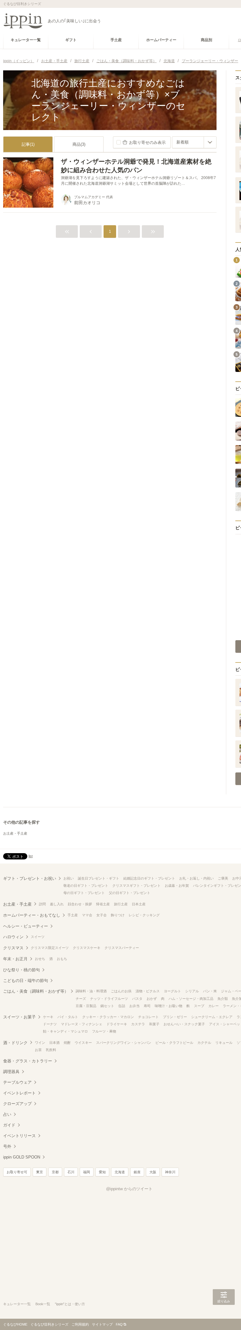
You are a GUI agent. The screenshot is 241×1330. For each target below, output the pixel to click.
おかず (152, 998)
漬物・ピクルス (148, 991)
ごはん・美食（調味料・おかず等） (35, 991)
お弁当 (134, 1006)
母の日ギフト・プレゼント (84, 893)
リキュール (224, 1042)
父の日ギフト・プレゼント (129, 893)
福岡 (86, 1172)
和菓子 (154, 1024)
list (31, 856)
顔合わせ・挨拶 (80, 904)
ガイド (9, 1125)
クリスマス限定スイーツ (50, 948)
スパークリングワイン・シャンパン (123, 1042)
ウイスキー (83, 1042)
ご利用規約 (80, 1324)
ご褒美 (223, 878)
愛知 (102, 1172)
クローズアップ (17, 1103)
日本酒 (54, 1042)
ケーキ (48, 1017)
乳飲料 (51, 1050)
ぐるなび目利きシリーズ (49, 1324)
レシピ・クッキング (144, 915)
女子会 (101, 915)
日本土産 (139, 904)
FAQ (119, 1324)
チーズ (81, 998)
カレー (213, 1006)
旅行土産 (121, 904)
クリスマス (13, 948)
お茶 (38, 1050)
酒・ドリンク (15, 1042)
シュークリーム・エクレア (212, 1017)
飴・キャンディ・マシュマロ (65, 1031)
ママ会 (87, 915)
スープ (199, 1006)
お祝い (68, 878)
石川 (70, 1172)
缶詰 (121, 1006)
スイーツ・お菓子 (19, 1017)
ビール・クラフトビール (174, 1042)
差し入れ (57, 904)
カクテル (204, 1042)
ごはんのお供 (121, 991)
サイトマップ (102, 1324)
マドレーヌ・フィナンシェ (81, 1024)
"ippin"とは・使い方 (70, 1304)
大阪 (152, 1172)
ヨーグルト (172, 991)
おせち (40, 959)
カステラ (138, 1024)
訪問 (42, 904)
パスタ (137, 998)
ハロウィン (13, 937)
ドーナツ (50, 1024)
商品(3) (78, 144)
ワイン (40, 1042)
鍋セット (107, 1006)
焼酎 (67, 1042)
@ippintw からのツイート (129, 1188)
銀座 (137, 1172)
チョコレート (148, 1017)
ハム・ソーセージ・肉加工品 (191, 998)
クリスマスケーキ (86, 948)
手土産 (72, 915)
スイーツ (38, 937)
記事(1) (28, 144)
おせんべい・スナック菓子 (184, 1024)
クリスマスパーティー (121, 948)
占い (7, 1114)
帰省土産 (103, 904)
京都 (55, 1172)
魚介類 (222, 998)
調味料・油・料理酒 (91, 991)
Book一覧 (42, 1304)
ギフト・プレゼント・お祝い (29, 878)
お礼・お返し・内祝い (196, 878)
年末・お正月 (15, 959)
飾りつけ (118, 915)
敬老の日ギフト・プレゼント (85, 885)
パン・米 (210, 991)
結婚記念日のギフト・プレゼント (149, 878)
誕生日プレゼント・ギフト (98, 878)
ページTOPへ (224, 1316)
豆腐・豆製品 (86, 1006)
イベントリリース (19, 1135)
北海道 (120, 1172)
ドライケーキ (116, 1024)
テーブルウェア (17, 1082)
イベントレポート (19, 1093)
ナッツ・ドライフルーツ (109, 998)
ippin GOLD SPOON (21, 1157)
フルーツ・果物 (104, 1031)
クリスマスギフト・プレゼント (136, 885)
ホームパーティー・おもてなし (31, 915)
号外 (7, 1146)
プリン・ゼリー (175, 1017)
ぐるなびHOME (15, 1324)
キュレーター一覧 (17, 1304)
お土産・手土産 (15, 833)
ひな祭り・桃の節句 (21, 970)
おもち (62, 959)
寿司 (147, 1006)
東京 (39, 1172)
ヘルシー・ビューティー (25, 926)
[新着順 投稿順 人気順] (194, 142)
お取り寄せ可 (17, 1172)
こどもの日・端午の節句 (25, 980)
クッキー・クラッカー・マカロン (108, 1017)
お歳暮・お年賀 (177, 885)
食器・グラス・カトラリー (27, 1061)
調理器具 (11, 1071)
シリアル (192, 991)
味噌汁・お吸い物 (168, 1006)
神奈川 (170, 1172)
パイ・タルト (67, 1017)
